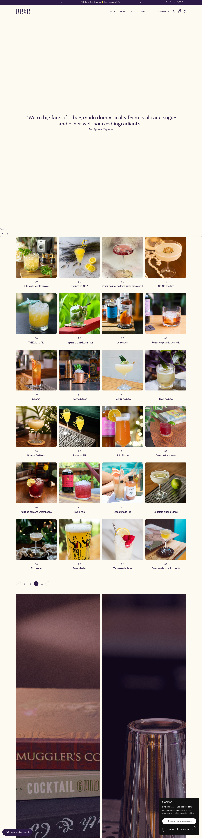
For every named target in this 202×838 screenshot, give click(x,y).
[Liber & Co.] (23, 11)
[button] (184, 11)
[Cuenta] (173, 11)
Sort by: (4, 229)
